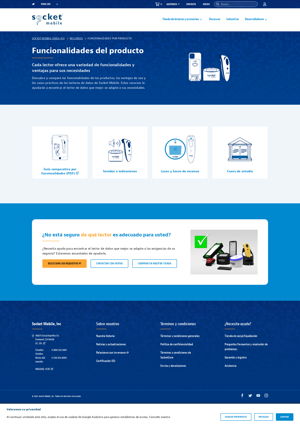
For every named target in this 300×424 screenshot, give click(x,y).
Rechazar (264, 417)
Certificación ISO (105, 361)
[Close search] (253, 4)
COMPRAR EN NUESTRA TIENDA (154, 263)
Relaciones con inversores (111, 353)
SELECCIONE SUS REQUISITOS (63, 263)
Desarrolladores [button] (254, 19)
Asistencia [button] (171, 4)
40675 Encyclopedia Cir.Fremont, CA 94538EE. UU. (47, 339)
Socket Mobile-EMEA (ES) (48, 38)
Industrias (232, 19)
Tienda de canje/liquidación (241, 336)
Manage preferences (236, 417)
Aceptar (284, 417)
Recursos (214, 19)
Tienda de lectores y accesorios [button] (180, 19)
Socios (206, 4)
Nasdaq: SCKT (42, 369)
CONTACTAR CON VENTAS (109, 263)
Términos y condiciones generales (179, 336)
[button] (217, 4)
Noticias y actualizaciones (111, 344)
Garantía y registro (236, 358)
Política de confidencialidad (176, 344)
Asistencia (230, 366)
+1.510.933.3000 (59, 358)
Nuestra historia (105, 336)
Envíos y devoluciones (173, 366)
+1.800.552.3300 (59, 350)
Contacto (191, 4)
